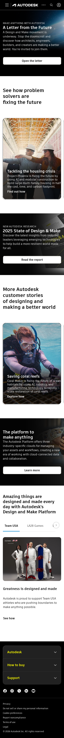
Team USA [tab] (11, 526)
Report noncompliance (14, 717)
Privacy (6, 703)
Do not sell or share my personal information (25, 708)
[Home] (25, 5)
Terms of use (9, 722)
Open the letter (32, 61)
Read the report (32, 260)
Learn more (32, 470)
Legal (5, 726)
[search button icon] (51, 5)
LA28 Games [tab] (35, 526)
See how (9, 618)
